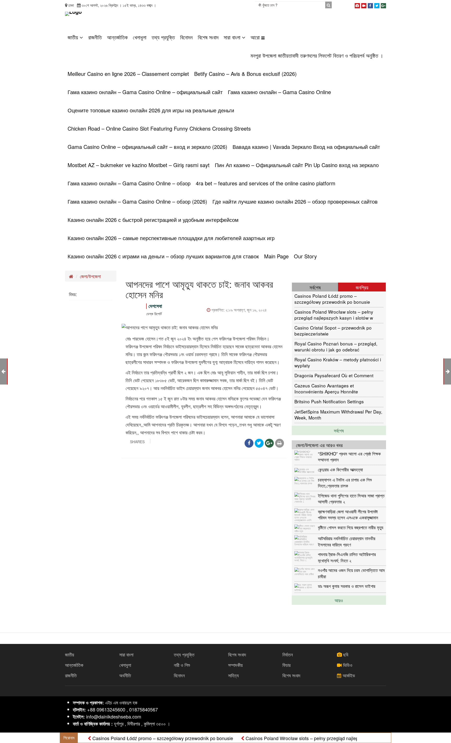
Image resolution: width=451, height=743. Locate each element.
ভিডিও (347, 664)
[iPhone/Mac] (357, 4)
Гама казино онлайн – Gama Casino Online (279, 92)
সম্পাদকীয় (235, 664)
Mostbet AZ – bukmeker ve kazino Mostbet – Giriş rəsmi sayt (139, 165)
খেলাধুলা (139, 37)
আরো (256, 37)
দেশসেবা (155, 305)
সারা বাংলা (233, 37)
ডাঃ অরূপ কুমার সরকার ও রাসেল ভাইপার (346, 586)
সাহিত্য (233, 675)
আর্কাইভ (348, 675)
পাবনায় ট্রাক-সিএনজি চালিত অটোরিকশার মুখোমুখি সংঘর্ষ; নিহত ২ (347, 557)
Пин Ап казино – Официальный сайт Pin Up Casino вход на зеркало (297, 165)
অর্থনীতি (125, 675)
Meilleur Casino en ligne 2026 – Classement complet (128, 73)
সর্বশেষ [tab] (315, 287)
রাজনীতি (95, 37)
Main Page (276, 256)
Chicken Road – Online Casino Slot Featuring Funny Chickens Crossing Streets (159, 128)
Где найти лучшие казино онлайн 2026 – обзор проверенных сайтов (295, 201)
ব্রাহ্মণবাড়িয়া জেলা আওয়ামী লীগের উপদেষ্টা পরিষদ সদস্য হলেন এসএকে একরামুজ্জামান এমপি (348, 514)
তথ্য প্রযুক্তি (163, 37)
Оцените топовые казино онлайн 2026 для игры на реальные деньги (151, 110)
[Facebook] (370, 4)
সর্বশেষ (339, 430)
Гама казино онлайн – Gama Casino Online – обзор (129, 183)
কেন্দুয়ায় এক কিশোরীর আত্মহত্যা (340, 469)
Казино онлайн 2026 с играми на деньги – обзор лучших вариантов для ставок (163, 256)
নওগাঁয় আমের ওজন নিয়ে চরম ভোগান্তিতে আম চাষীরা (351, 573)
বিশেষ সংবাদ (208, 37)
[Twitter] (376, 4)
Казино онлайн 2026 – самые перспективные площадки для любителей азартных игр (171, 238)
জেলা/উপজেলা (90, 276)
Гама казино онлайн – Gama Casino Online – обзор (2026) (137, 201)
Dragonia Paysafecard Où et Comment (333, 375)
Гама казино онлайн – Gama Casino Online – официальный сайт (145, 92)
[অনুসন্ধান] (328, 5)
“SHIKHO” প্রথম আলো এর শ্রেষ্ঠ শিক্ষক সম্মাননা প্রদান (349, 456)
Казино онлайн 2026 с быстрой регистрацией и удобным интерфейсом (153, 219)
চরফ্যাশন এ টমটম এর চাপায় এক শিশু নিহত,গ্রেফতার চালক (345, 482)
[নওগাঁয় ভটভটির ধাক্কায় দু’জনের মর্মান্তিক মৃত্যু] (447, 371)
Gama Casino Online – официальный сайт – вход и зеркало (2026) (147, 146)
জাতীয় (74, 37)
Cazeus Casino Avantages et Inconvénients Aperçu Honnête (326, 388)
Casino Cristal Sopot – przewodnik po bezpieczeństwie (333, 330)
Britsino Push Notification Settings (329, 401)
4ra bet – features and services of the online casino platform (265, 183)
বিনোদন (186, 37)
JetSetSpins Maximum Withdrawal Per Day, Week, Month (338, 414)
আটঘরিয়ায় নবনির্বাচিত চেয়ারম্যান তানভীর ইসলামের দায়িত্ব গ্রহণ (346, 541)
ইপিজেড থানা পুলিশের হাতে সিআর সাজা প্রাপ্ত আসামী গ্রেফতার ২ (351, 498)
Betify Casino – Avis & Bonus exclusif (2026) (245, 73)
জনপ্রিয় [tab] (362, 287)
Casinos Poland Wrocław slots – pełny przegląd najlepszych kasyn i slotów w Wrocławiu (333, 314)
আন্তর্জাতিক (117, 37)
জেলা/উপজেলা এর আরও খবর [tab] (319, 444)
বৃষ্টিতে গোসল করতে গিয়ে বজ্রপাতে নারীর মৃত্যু (350, 527)
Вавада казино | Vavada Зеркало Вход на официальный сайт (306, 146)
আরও (339, 600)
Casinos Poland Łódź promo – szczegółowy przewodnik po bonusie (332, 298)
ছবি (345, 654)
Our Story (305, 256)
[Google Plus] (383, 4)
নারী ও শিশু (182, 664)
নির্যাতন (287, 654)
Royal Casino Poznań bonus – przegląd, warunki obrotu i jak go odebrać (335, 346)
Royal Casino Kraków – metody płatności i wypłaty (337, 362)
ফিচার (286, 664)
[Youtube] (363, 4)
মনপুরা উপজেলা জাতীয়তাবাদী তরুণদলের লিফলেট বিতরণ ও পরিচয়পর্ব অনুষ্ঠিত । (317, 55)
